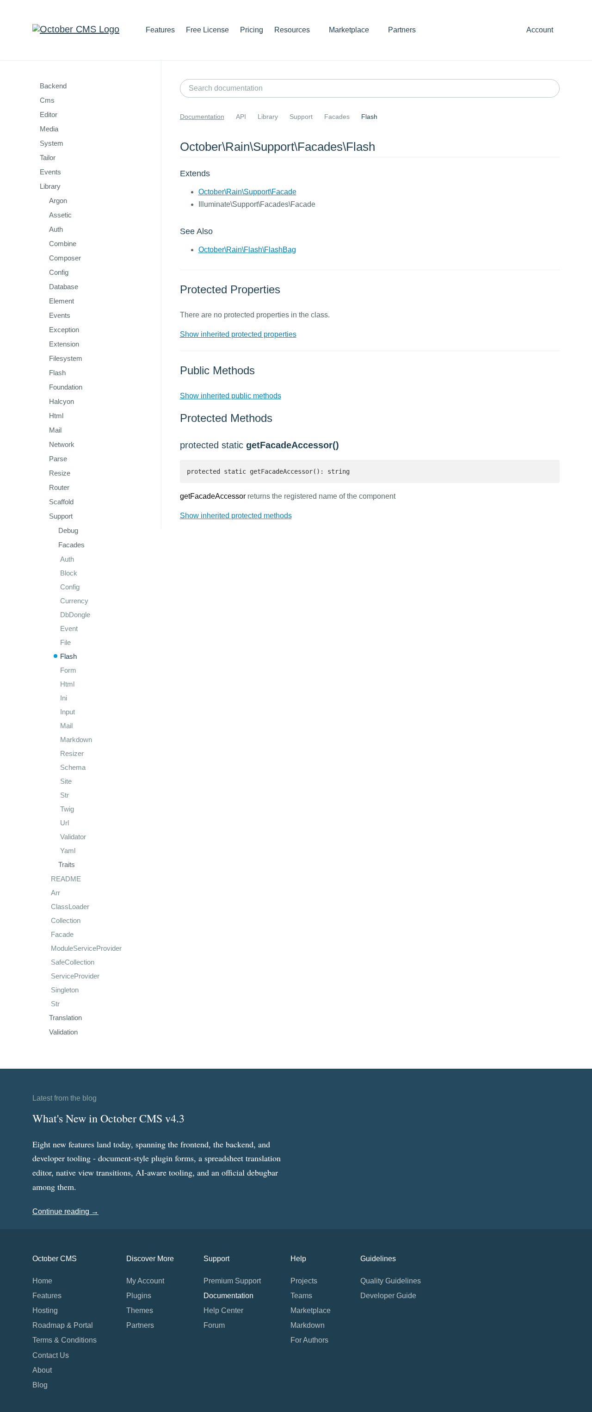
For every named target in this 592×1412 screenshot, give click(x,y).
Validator (73, 837)
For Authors (309, 1340)
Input (67, 712)
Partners (402, 30)
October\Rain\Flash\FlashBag (247, 250)
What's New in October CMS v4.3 (108, 1118)
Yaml (67, 851)
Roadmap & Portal (62, 1325)
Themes (139, 1310)
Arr (55, 893)
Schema (73, 767)
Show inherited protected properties (238, 334)
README (66, 879)
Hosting (45, 1310)
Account (540, 30)
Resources (293, 30)
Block (68, 573)
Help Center (223, 1310)
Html (67, 684)
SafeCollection (72, 962)
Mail (66, 726)
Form (68, 670)
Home (42, 1281)
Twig (67, 809)
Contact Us (50, 1355)
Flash (68, 656)
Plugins (138, 1296)
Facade (62, 934)
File (65, 642)
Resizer (72, 753)
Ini (63, 698)
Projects (303, 1281)
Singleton (65, 990)
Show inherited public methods (230, 396)
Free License (207, 30)
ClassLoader (70, 906)
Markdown (76, 739)
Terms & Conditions (64, 1340)
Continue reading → (65, 1211)
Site (66, 781)
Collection (65, 920)
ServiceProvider (75, 976)
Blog (40, 1385)
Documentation (202, 116)
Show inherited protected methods (236, 516)
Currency (74, 601)
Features (160, 30)
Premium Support (232, 1281)
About (42, 1370)
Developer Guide (388, 1296)
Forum (214, 1325)
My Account (145, 1281)
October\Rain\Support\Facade (247, 192)
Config (70, 587)
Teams (301, 1296)
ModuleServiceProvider (86, 948)
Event (69, 628)
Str (64, 795)
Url (64, 823)
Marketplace (350, 30)
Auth (67, 559)
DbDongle (75, 615)
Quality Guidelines (390, 1281)
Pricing (251, 30)
